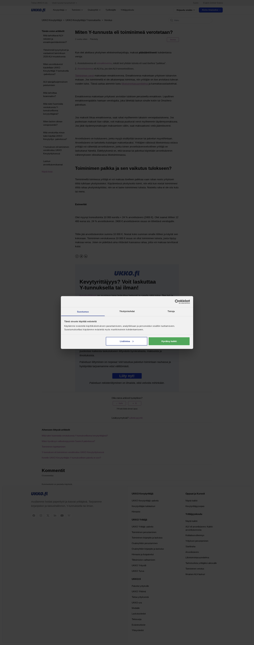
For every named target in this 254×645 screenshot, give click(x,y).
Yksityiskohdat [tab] (127, 311)
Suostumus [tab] (83, 311)
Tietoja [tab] (171, 311)
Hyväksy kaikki (169, 341)
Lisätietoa (125, 341)
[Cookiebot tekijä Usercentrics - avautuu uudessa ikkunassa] (177, 301)
